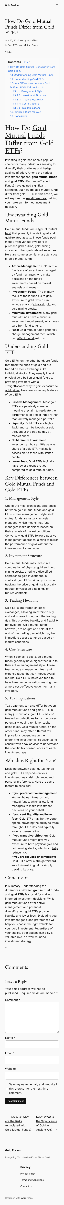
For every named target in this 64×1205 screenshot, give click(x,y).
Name (10, 1037)
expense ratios (36, 465)
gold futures (44, 377)
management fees (33, 334)
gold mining (42, 246)
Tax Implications (22, 698)
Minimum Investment (26, 312)
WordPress (26, 1198)
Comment (12, 1000)
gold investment (32, 575)
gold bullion (25, 246)
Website (10, 1068)
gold (35, 177)
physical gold (42, 304)
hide (26, 62)
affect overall (25, 338)
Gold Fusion (12, 5)
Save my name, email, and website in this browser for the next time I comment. (33, 1088)
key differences (36, 198)
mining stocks (27, 308)
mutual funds (48, 177)
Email (9, 1053)
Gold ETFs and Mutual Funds (23, 45)
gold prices (12, 390)
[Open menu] (57, 5)
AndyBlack (33, 40)
